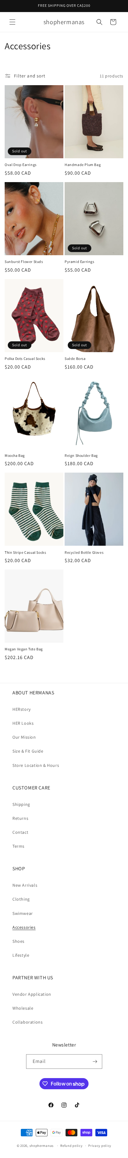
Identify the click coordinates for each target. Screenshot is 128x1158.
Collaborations (27, 1022)
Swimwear (22, 913)
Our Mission (24, 737)
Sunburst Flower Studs (24, 261)
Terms (18, 846)
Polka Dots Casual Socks (25, 358)
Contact (20, 832)
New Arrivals (24, 885)
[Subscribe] (95, 1061)
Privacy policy (99, 1145)
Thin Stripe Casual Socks (25, 552)
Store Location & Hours (35, 765)
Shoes (18, 941)
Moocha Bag (15, 455)
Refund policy (71, 1145)
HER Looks (23, 723)
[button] (12, 22)
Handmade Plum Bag (83, 164)
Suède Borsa (75, 358)
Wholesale (22, 1008)
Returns (20, 818)
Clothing (21, 899)
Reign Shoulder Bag (81, 455)
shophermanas (42, 1145)
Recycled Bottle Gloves (84, 552)
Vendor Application (31, 994)
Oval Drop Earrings (21, 164)
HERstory (21, 709)
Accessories (24, 927)
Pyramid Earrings (79, 261)
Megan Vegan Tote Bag (24, 649)
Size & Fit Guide (27, 751)
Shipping (21, 804)
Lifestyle (20, 955)
